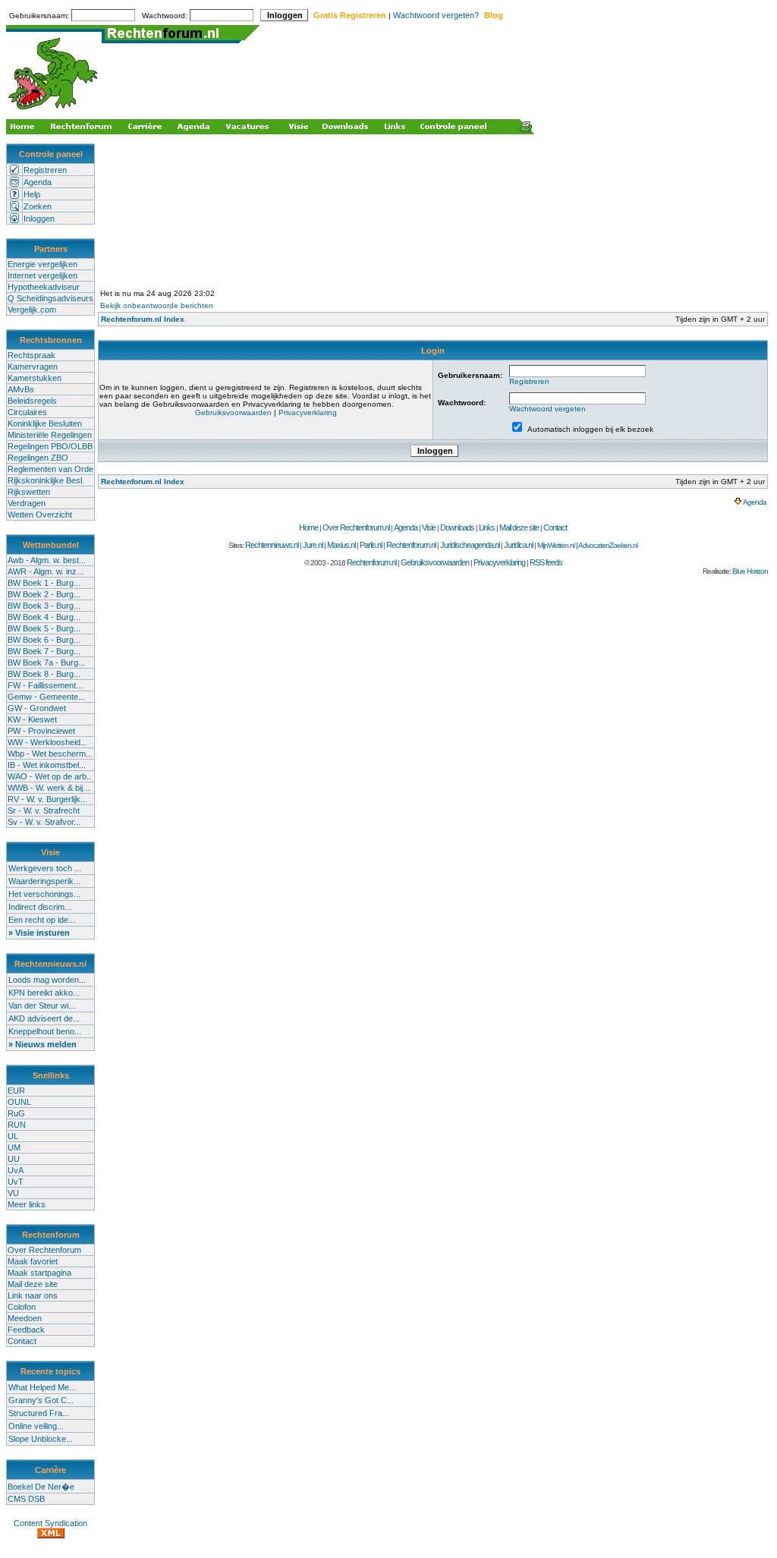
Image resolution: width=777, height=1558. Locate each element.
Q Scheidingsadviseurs (50, 298)
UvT (16, 1181)
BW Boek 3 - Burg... (44, 605)
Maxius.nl (341, 544)
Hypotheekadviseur (44, 286)
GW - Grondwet (37, 708)
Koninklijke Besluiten (45, 423)
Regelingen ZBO (38, 457)
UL (13, 1136)
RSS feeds (546, 562)
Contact (22, 1341)
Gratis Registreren (349, 15)
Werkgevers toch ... (44, 868)
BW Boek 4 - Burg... (44, 617)
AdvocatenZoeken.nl (607, 545)
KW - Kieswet (32, 719)
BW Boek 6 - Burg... (44, 639)
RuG (16, 1113)
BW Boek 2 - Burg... (44, 594)
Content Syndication (50, 1523)
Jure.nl (312, 544)
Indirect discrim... (39, 906)
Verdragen (27, 503)
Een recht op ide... (41, 919)
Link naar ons (33, 1295)
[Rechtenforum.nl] (54, 111)
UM (14, 1147)
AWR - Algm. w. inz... (45, 571)
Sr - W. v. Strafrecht (44, 810)
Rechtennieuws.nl (271, 544)
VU (13, 1193)
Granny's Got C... (41, 1400)
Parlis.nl (371, 544)
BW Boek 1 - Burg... (44, 582)
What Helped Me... (42, 1387)
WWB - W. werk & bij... (49, 787)
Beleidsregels (32, 400)
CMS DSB (26, 1498)
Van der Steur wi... (41, 1005)
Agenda (38, 182)
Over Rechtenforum (44, 1249)
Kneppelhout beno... (44, 1031)
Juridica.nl (518, 544)
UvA (16, 1170)
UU (14, 1158)
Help (32, 194)
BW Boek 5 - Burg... (44, 628)
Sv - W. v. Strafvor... (44, 821)
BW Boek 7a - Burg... (46, 662)
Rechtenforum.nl (411, 544)
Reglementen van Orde (50, 469)
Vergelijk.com (32, 309)
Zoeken (38, 206)
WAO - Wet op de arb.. (49, 776)
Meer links (27, 1204)
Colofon (22, 1306)
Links (487, 527)
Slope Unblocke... (40, 1438)
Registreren (45, 170)
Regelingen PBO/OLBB (50, 446)
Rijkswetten (29, 491)
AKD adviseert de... (44, 1018)
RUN (17, 1124)
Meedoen (25, 1318)
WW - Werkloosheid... (47, 742)
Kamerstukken (34, 377)
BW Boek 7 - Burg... (44, 651)
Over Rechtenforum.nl (355, 527)
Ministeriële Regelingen (50, 434)
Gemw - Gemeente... (46, 696)
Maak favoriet (33, 1261)
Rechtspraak (31, 355)
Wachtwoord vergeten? (436, 15)
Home (308, 527)
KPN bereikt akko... (44, 992)
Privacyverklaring (307, 412)
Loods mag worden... (47, 979)
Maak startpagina (39, 1272)
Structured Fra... (38, 1413)
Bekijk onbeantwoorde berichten (156, 305)
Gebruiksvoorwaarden (233, 412)
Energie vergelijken (42, 264)
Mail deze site (33, 1284)
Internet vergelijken (42, 275)
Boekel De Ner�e (41, 1486)
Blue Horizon (750, 571)
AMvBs (21, 389)
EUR (16, 1090)
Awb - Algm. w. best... (47, 560)
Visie (429, 527)
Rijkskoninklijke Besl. (46, 480)
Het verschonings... (44, 894)
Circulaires (27, 412)
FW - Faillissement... (45, 685)
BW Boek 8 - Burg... (44, 673)
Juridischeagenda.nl (469, 544)
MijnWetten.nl (555, 545)
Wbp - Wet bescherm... (50, 753)
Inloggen (39, 218)
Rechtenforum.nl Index (142, 319)
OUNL (19, 1101)
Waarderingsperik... (44, 881)
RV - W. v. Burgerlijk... (47, 799)
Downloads (457, 527)
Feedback (26, 1329)
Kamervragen (33, 366)
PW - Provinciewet (41, 730)
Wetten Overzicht (40, 514)
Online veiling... (36, 1426)
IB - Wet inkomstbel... (47, 765)
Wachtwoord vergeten (547, 408)
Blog (493, 15)
